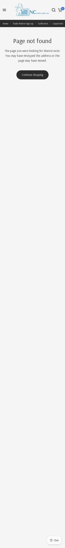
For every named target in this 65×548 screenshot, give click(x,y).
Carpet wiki (58, 23)
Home (5, 23)
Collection (43, 23)
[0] (59, 10)
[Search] (54, 10)
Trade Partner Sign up (23, 23)
